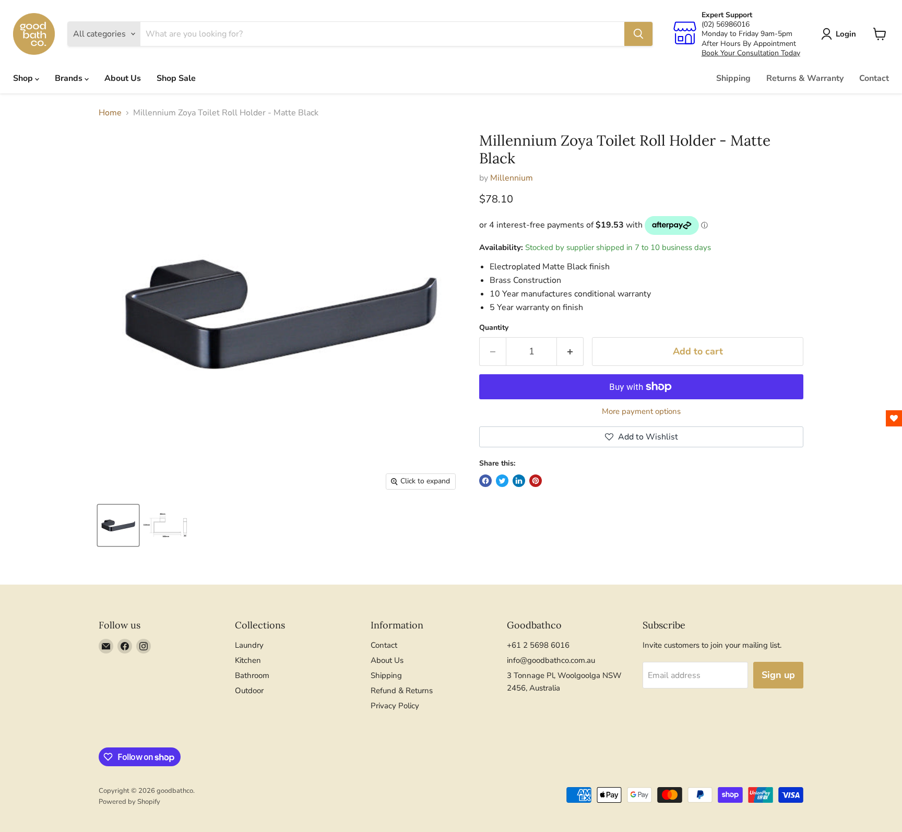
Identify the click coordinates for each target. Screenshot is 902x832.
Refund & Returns (402, 690)
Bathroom (252, 675)
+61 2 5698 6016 (538, 645)
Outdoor (249, 690)
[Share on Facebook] (485, 480)
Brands (70, 78)
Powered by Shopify (129, 801)
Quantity (493, 328)
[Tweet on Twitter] (502, 480)
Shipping (733, 78)
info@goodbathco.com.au (551, 660)
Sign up (778, 675)
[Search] (638, 34)
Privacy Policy (395, 705)
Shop (24, 78)
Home (110, 112)
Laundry (249, 645)
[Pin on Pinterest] (535, 480)
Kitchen (248, 660)
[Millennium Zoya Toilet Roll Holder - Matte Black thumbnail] (118, 525)
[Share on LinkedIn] (519, 480)
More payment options (641, 411)
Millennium (511, 178)
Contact (874, 78)
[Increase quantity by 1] (570, 351)
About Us (122, 78)
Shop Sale (176, 78)
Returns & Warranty (805, 78)
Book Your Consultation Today (751, 53)
